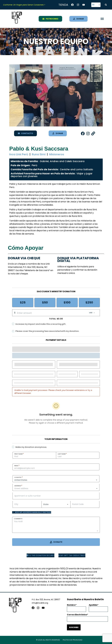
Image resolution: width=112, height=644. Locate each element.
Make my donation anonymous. (31, 447)
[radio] (22, 302)
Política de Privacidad (72, 640)
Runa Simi (38, 154)
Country (18, 477)
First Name (19, 454)
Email (16, 465)
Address (18, 486)
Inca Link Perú (18, 154)
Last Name (62, 454)
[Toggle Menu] (102, 19)
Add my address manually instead (33, 512)
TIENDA (63, 5)
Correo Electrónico (77, 614)
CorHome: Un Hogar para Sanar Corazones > (24, 4)
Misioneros (56, 154)
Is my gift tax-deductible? (71, 555)
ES (93, 4)
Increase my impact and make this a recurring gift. (40, 324)
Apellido (93, 605)
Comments (18, 518)
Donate (57, 542)
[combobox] (56, 488)
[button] (106, 5)
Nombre (71, 605)
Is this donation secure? (41, 555)
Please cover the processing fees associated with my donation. (47, 331)
